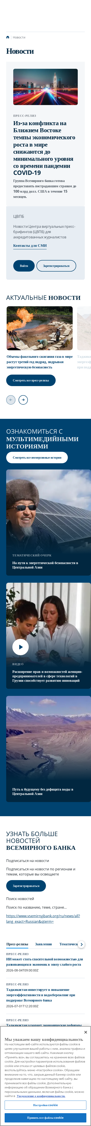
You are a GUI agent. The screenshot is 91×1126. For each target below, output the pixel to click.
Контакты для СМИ (30, 245)
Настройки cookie (45, 1105)
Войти (24, 266)
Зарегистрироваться (56, 266)
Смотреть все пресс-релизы (31, 380)
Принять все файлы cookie (45, 1118)
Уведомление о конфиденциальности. (41, 1096)
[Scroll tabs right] (81, 944)
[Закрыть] (86, 1032)
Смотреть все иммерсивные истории (37, 457)
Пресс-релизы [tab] (17, 944)
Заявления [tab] (43, 944)
